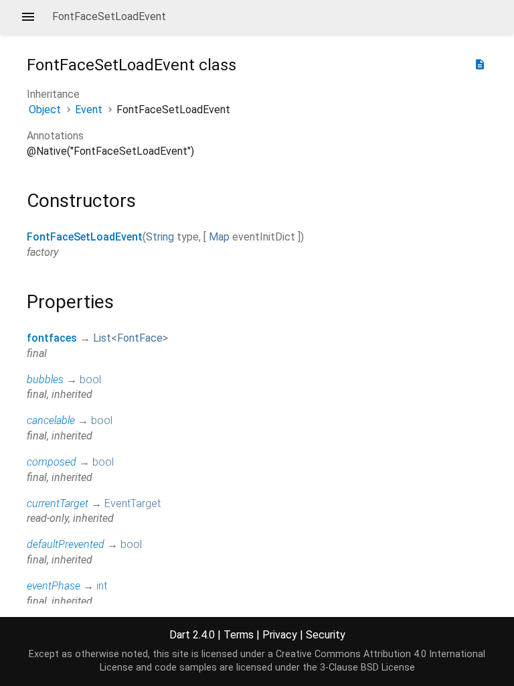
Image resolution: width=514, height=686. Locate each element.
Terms (239, 634)
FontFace (140, 338)
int (101, 585)
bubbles (45, 379)
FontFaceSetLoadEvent (85, 236)
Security (325, 634)
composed (51, 462)
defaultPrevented (65, 544)
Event (88, 109)
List (102, 338)
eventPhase (53, 585)
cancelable (51, 420)
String (160, 236)
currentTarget (57, 503)
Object (45, 109)
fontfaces (52, 338)
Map (219, 236)
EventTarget (132, 503)
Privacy (279, 634)
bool (90, 379)
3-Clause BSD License (367, 667)
